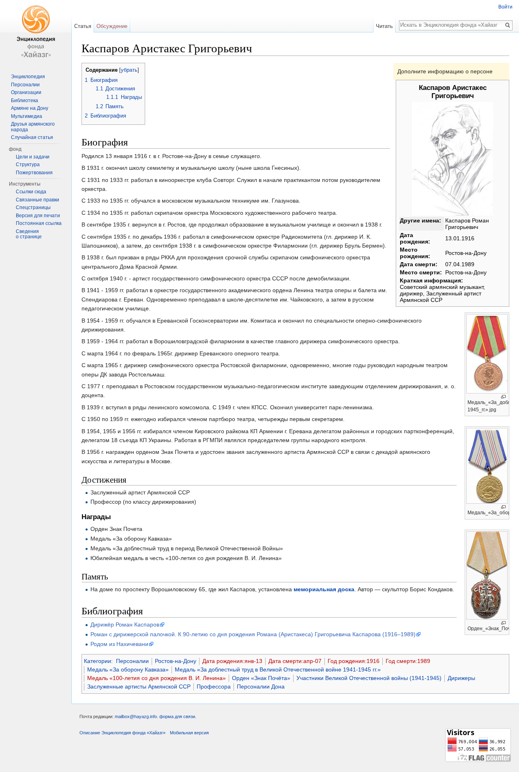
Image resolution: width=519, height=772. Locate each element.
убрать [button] (129, 70)
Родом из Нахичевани (119, 644)
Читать (384, 26)
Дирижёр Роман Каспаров (124, 624)
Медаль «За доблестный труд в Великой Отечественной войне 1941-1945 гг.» (278, 669)
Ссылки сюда (31, 192)
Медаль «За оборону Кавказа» (128, 669)
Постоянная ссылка (39, 223)
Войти (505, 7)
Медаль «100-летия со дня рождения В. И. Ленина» (156, 678)
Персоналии (132, 661)
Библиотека (24, 100)
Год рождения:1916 (354, 661)
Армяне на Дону (29, 108)
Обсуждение (112, 26)
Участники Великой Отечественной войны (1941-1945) (369, 678)
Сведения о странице (29, 234)
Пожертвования (34, 172)
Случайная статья (32, 137)
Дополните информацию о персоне (445, 71)
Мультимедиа (26, 116)
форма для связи (177, 716)
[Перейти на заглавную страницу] (35, 32)
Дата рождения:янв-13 (232, 661)
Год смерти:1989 (408, 661)
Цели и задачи (32, 157)
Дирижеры (461, 678)
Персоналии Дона (261, 686)
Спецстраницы (33, 207)
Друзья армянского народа (33, 127)
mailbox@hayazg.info (136, 716)
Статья (82, 26)
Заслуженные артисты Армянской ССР (139, 686)
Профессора (214, 686)
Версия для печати (38, 215)
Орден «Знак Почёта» (261, 678)
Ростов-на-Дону (175, 661)
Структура (28, 164)
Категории (97, 661)
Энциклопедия (28, 76)
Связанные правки (37, 200)
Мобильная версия (189, 732)
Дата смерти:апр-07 (295, 661)
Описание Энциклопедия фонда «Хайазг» (122, 732)
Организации (26, 92)
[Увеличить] (503, 397)
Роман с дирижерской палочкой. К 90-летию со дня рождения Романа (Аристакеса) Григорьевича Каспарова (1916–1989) (253, 634)
